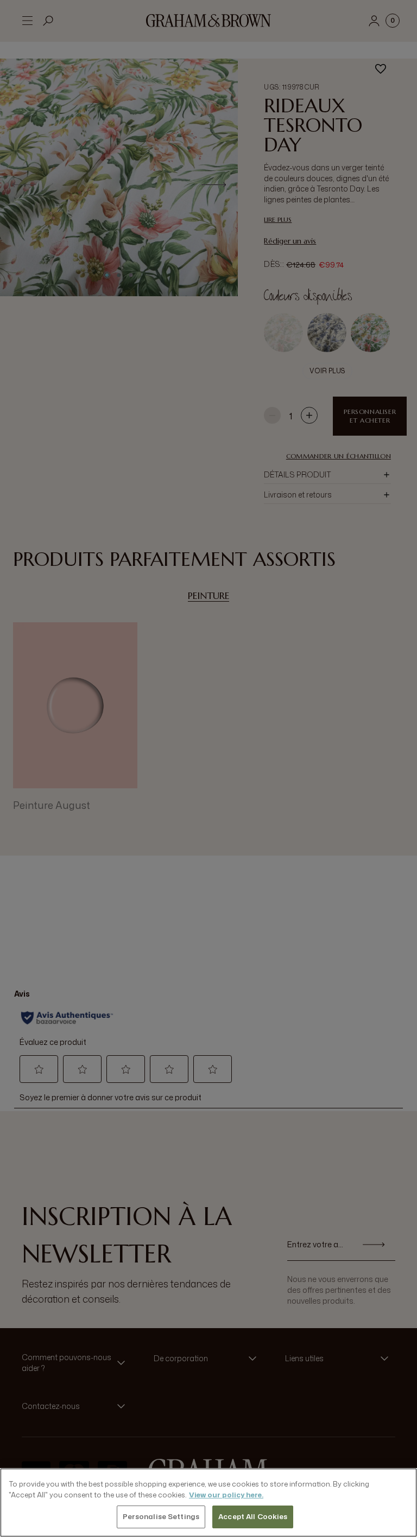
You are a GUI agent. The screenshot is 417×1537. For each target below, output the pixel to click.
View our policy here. (226, 1495)
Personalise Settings (161, 1516)
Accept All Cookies (252, 1516)
